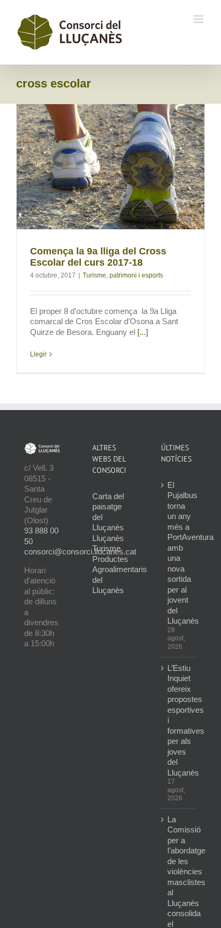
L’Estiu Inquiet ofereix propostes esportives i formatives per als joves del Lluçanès (179, 720)
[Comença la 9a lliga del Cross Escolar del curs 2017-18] (110, 166)
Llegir (38, 354)
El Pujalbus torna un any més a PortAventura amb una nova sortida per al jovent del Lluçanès (179, 553)
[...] (142, 332)
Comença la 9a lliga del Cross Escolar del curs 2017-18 (98, 256)
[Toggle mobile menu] (199, 19)
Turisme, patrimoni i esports (123, 275)
